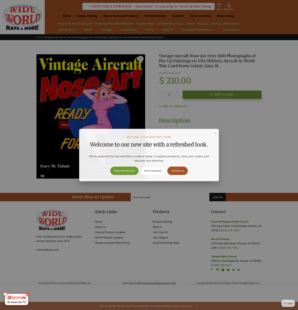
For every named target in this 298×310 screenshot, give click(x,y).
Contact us (177, 170)
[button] (16, 299)
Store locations (153, 170)
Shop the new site (124, 170)
